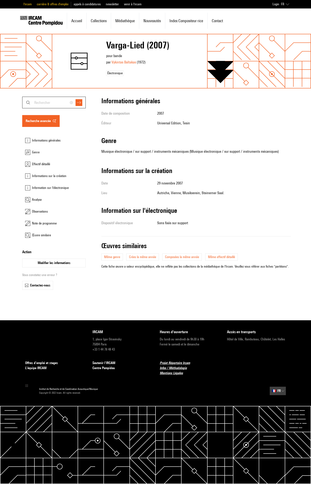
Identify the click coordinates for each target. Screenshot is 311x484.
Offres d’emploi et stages (41, 363)
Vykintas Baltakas (123, 62)
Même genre (112, 257)
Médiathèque (125, 20)
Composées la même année (182, 257)
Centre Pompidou (103, 368)
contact (217, 20)
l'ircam (27, 4)
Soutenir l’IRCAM (103, 363)
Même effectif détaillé (221, 257)
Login (275, 4)
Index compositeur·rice (186, 20)
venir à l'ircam (133, 4)
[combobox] (54, 102)
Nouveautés (152, 20)
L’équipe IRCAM (36, 368)
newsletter (112, 4)
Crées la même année (142, 257)
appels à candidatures (87, 4)
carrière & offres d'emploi (52, 4)
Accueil (76, 20)
